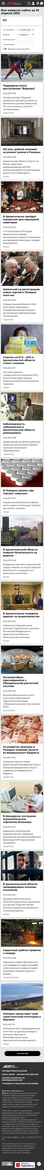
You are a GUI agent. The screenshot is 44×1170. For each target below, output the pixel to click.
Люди (6, 176)
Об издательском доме (14, 1071)
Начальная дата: (9, 39)
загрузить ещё (22, 1053)
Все (5, 20)
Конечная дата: (8, 44)
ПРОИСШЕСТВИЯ (11, 977)
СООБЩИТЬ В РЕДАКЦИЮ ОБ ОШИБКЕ (20, 1083)
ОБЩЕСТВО (8, 113)
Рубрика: (6, 35)
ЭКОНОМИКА (9, 710)
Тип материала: (9, 30)
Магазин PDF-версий (27, 1074)
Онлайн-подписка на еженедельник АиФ (13, 1079)
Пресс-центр (8, 1074)
